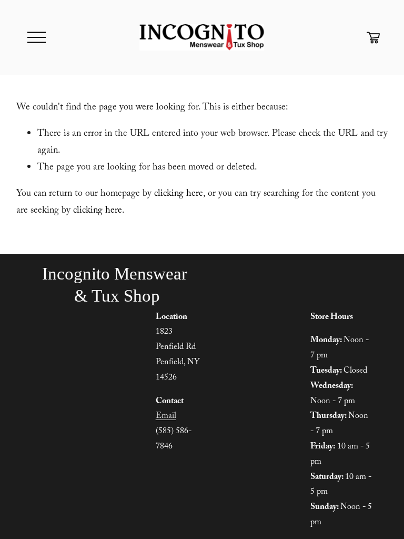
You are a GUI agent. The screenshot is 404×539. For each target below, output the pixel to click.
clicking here (178, 194)
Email (166, 417)
